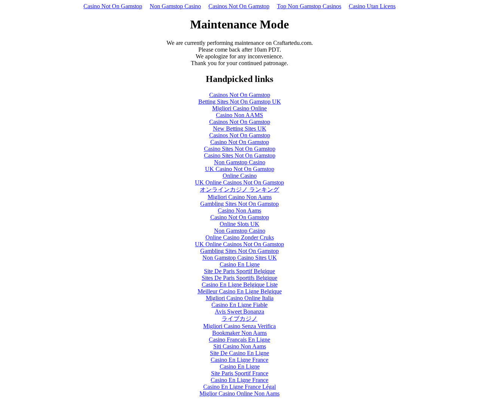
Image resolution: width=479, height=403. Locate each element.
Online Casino (240, 176)
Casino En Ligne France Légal (239, 387)
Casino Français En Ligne (239, 339)
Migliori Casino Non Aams (240, 197)
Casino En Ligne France (239, 360)
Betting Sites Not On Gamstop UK (239, 101)
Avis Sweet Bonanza (239, 311)
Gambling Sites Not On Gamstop (239, 204)
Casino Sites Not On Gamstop (239, 149)
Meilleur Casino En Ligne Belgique (240, 291)
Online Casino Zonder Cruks (239, 237)
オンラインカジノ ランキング (239, 189)
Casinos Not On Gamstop (238, 6)
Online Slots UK (239, 224)
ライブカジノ (239, 318)
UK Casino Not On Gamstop (239, 169)
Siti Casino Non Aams (239, 346)
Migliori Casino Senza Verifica (239, 326)
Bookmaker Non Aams (239, 333)
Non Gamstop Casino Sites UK (239, 257)
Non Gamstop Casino (175, 6)
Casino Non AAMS (239, 115)
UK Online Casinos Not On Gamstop (239, 182)
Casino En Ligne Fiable (239, 305)
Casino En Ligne (240, 264)
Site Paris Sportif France (239, 373)
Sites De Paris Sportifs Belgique (239, 278)
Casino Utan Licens (372, 6)
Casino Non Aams (239, 210)
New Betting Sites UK (239, 128)
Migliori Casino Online (239, 108)
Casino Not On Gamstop (112, 6)
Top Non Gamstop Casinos (309, 6)
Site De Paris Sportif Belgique (239, 271)
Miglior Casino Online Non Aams (239, 393)
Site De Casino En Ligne (239, 353)
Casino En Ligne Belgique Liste (240, 284)
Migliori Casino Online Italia (240, 298)
